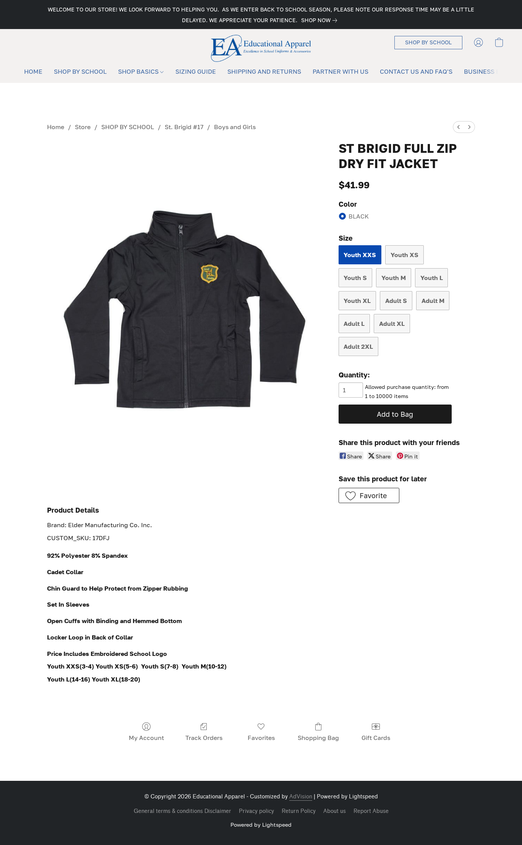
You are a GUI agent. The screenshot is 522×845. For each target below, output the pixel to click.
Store (83, 127)
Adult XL (392, 323)
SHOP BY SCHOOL (80, 71)
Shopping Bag (318, 737)
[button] (261, 48)
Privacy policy (256, 811)
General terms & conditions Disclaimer (182, 811)
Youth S (355, 278)
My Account (146, 737)
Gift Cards (376, 737)
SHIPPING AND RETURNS (264, 71)
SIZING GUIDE (195, 71)
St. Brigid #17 (184, 127)
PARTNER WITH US (340, 71)
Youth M (393, 278)
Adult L (354, 323)
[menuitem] (458, 127)
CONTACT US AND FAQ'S (416, 71)
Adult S (396, 300)
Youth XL (357, 300)
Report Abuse (371, 811)
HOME (33, 71)
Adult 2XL (358, 346)
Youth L (431, 278)
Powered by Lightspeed (261, 824)
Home (55, 127)
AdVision (300, 796)
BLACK (359, 216)
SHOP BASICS (139, 71)
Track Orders (203, 737)
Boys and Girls (235, 127)
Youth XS (404, 255)
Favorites (261, 737)
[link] (320, 20)
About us (334, 811)
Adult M (432, 300)
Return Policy (299, 811)
